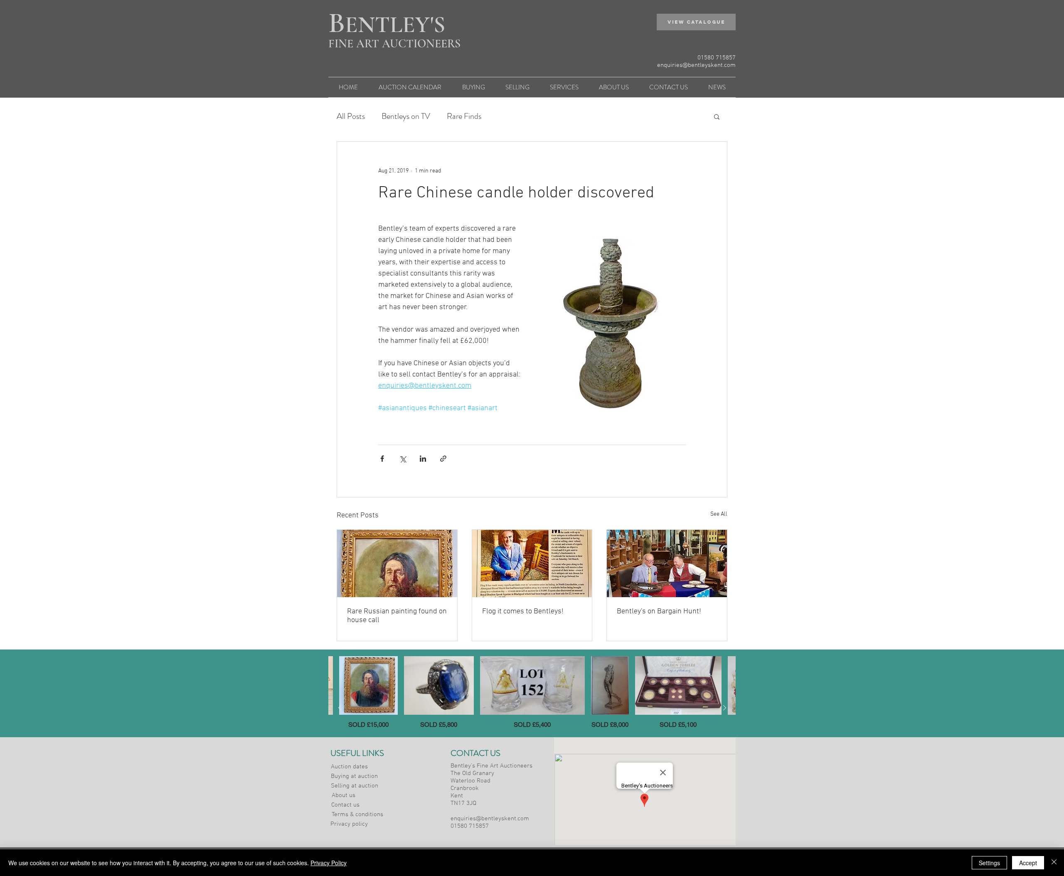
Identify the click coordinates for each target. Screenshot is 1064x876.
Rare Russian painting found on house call (397, 616)
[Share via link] (443, 459)
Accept (1028, 863)
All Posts (351, 116)
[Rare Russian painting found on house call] (397, 563)
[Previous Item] (339, 708)
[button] (696, 22)
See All (718, 514)
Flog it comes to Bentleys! (523, 611)
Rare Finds (464, 116)
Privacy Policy (328, 863)
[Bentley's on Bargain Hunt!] (667, 563)
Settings (989, 863)
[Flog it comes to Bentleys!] (532, 563)
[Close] (1054, 862)
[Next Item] (724, 708)
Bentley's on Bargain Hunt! (659, 611)
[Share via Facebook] (382, 459)
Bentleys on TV (406, 116)
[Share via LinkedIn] (423, 459)
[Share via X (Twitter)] (402, 459)
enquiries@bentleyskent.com (696, 65)
